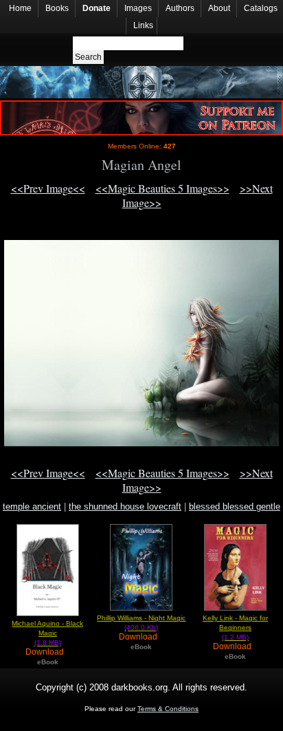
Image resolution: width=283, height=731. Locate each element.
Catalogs (261, 8)
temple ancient (32, 506)
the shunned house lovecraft (125, 506)
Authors (180, 8)
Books (57, 8)
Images (138, 8)
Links (143, 25)
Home (20, 8)
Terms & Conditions (168, 708)
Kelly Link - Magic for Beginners (235, 627)
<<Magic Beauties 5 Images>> (162, 188)
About (219, 8)
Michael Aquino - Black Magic (47, 633)
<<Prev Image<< (48, 188)
